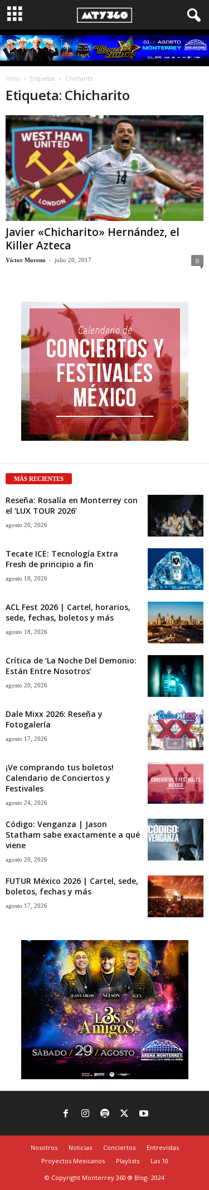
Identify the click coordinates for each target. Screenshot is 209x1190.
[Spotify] (105, 1114)
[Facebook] (66, 1114)
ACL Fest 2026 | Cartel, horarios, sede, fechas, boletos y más (68, 612)
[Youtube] (144, 1114)
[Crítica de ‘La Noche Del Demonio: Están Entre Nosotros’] (175, 676)
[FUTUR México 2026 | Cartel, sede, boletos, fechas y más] (175, 896)
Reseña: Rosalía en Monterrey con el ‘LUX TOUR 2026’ (72, 505)
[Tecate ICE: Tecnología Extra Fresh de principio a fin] (175, 569)
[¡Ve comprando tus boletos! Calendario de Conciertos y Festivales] (175, 783)
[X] (124, 1114)
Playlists (127, 1161)
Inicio (13, 78)
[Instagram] (85, 1114)
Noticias (80, 1147)
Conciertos (119, 1147)
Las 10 (159, 1161)
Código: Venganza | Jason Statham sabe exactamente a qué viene (73, 834)
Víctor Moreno (26, 260)
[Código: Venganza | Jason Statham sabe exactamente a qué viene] (175, 839)
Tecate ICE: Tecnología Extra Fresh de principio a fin (62, 558)
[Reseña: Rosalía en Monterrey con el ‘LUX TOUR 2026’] (175, 516)
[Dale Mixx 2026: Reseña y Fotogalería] (175, 729)
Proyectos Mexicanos (73, 1161)
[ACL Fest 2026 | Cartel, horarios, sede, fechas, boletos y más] (175, 622)
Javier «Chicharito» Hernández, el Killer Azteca (92, 239)
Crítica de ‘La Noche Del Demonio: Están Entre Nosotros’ (71, 665)
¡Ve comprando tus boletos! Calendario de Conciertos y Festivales (60, 778)
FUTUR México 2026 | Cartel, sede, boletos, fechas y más (72, 886)
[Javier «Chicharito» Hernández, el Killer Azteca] (104, 167)
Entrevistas (163, 1147)
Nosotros (44, 1147)
